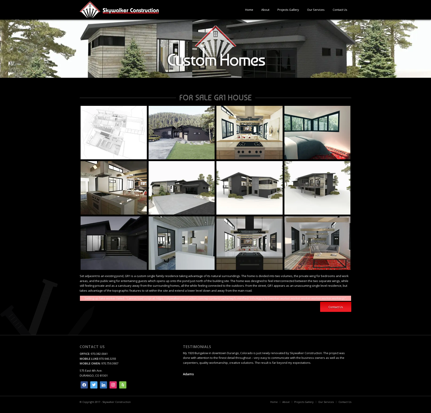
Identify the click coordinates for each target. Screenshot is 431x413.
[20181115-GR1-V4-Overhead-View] (114, 132)
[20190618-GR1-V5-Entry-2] (114, 243)
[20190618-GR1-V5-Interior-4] (318, 243)
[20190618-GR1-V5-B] (250, 187)
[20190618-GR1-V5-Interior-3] (250, 243)
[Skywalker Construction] (119, 9)
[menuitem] (249, 9)
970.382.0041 (99, 354)
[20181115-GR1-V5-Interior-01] (250, 132)
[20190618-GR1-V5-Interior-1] (182, 243)
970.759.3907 (109, 363)
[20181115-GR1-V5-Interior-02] (318, 132)
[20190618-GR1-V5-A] (182, 187)
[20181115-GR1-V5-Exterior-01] (182, 132)
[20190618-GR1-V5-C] (318, 187)
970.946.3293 (107, 359)
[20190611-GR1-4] (114, 187)
